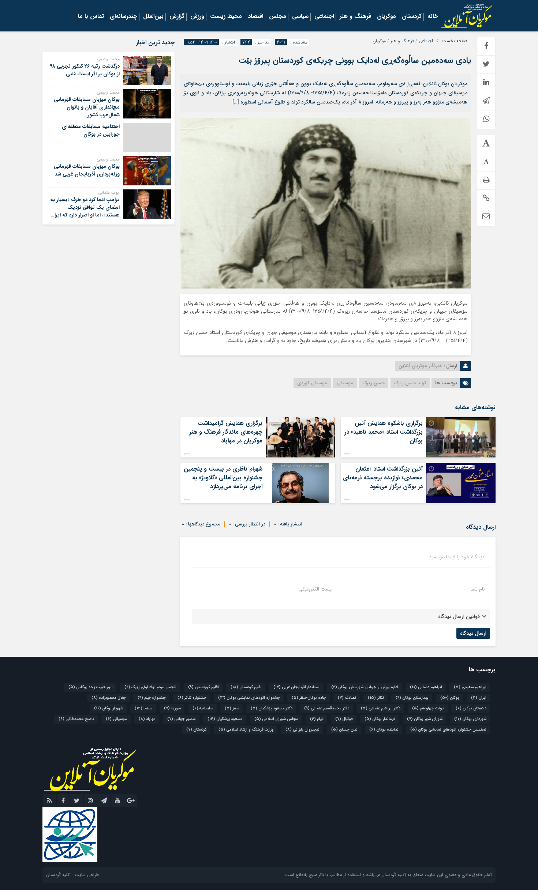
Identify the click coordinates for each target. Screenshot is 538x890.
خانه (432, 17)
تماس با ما (91, 17)
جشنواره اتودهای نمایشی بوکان (249, 698)
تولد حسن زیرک (410, 383)
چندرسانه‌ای (123, 17)
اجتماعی (324, 17)
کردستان (412, 17)
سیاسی (300, 17)
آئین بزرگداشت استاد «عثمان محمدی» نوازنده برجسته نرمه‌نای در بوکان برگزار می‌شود (383, 477)
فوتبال (344, 719)
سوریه (172, 708)
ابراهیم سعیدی (470, 687)
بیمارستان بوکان (412, 698)
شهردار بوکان (108, 708)
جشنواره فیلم (152, 698)
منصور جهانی (181, 719)
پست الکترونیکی (315, 589)
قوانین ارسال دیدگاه (459, 616)
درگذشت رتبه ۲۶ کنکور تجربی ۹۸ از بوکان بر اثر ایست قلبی (85, 70)
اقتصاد (255, 17)
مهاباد (147, 719)
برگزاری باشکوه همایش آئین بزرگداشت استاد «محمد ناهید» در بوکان (383, 432)
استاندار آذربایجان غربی (296, 687)
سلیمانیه (203, 708)
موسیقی (345, 383)
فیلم (317, 719)
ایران (478, 698)
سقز (232, 708)
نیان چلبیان (344, 730)
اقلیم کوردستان (203, 687)
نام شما (477, 589)
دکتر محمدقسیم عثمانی (326, 708)
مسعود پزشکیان (225, 719)
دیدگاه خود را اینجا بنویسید (457, 556)
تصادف (347, 698)
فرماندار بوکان (380, 719)
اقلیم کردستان (246, 687)
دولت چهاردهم (428, 708)
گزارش (176, 17)
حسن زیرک (374, 383)
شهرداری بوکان (470, 719)
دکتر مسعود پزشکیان (271, 708)
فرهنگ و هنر (355, 17)
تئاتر (376, 698)
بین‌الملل (153, 17)
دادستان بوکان (471, 708)
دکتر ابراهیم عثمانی (380, 708)
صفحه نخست (454, 41)
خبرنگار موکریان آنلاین (420, 366)
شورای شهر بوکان (424, 719)
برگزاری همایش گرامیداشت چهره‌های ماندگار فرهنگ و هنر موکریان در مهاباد (225, 432)
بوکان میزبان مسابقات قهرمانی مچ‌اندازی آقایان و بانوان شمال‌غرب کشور (87, 107)
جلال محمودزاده (108, 698)
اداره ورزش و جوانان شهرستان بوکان (364, 687)
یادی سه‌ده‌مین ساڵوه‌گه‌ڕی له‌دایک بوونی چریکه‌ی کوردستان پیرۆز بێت (355, 60)
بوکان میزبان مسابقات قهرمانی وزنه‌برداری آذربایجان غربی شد (87, 170)
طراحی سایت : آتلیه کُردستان (72, 874)
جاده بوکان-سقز (309, 698)
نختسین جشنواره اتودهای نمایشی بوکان (448, 730)
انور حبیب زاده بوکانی (90, 687)
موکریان (386, 17)
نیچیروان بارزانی (302, 730)
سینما (143, 708)
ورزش (197, 17)
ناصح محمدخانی (76, 719)
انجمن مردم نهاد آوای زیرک (150, 687)
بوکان (449, 698)
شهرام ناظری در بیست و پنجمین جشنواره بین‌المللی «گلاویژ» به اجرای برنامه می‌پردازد (223, 477)
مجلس (277, 17)
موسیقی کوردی (312, 383)
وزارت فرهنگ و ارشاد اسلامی (246, 730)
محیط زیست (226, 17)
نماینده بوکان (384, 730)
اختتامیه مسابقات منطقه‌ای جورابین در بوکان (91, 130)
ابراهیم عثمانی (426, 687)
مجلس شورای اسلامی (276, 719)
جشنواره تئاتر (192, 698)
